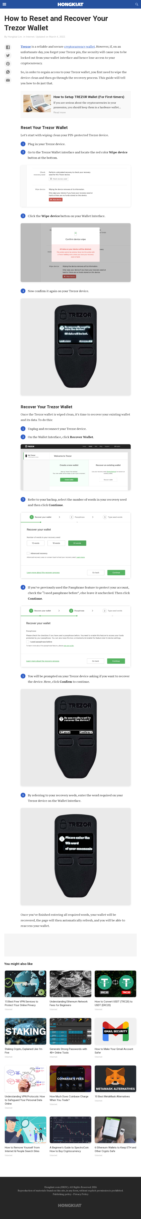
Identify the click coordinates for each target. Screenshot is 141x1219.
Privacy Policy (80, 1194)
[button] (8, 47)
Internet (30, 36)
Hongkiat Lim (15, 36)
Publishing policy (62, 1194)
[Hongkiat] (70, 4)
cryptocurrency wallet (79, 46)
